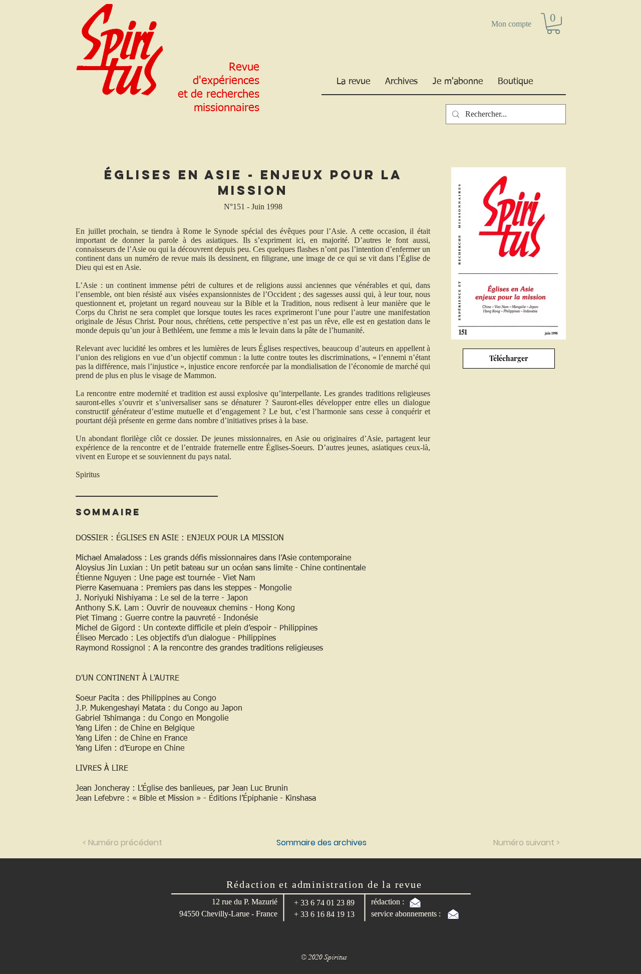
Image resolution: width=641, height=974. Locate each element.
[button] (553, 23)
